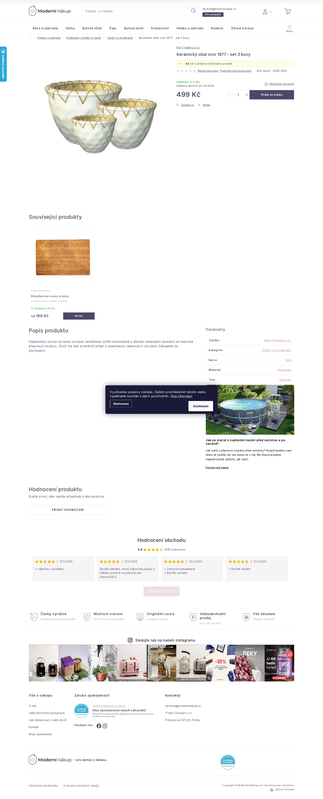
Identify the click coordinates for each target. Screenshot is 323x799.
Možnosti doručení (282, 83)
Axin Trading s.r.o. (188, 47)
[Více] (289, 27)
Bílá (288, 360)
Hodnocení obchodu (161, 540)
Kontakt (34, 727)
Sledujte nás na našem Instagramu (165, 640)
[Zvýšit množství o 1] (246, 94)
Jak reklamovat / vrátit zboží (48, 720)
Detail (79, 316)
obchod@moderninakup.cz (219, 8)
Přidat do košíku (271, 94)
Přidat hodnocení (68, 509)
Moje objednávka (40, 734)
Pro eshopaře (213, 14)
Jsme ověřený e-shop (109, 706)
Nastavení (121, 403)
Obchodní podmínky (44, 785)
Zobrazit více (161, 591)
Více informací (181, 396)
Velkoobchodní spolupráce (47, 712)
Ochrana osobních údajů (81, 785)
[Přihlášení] (267, 11)
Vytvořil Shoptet (284, 789)
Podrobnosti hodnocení (235, 70)
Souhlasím (200, 406)
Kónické (285, 380)
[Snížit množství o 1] (230, 94)
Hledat (193, 11)
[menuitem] (45, 28)
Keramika (284, 370)
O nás (32, 705)
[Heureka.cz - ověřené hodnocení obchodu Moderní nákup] (81, 710)
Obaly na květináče (276, 350)
